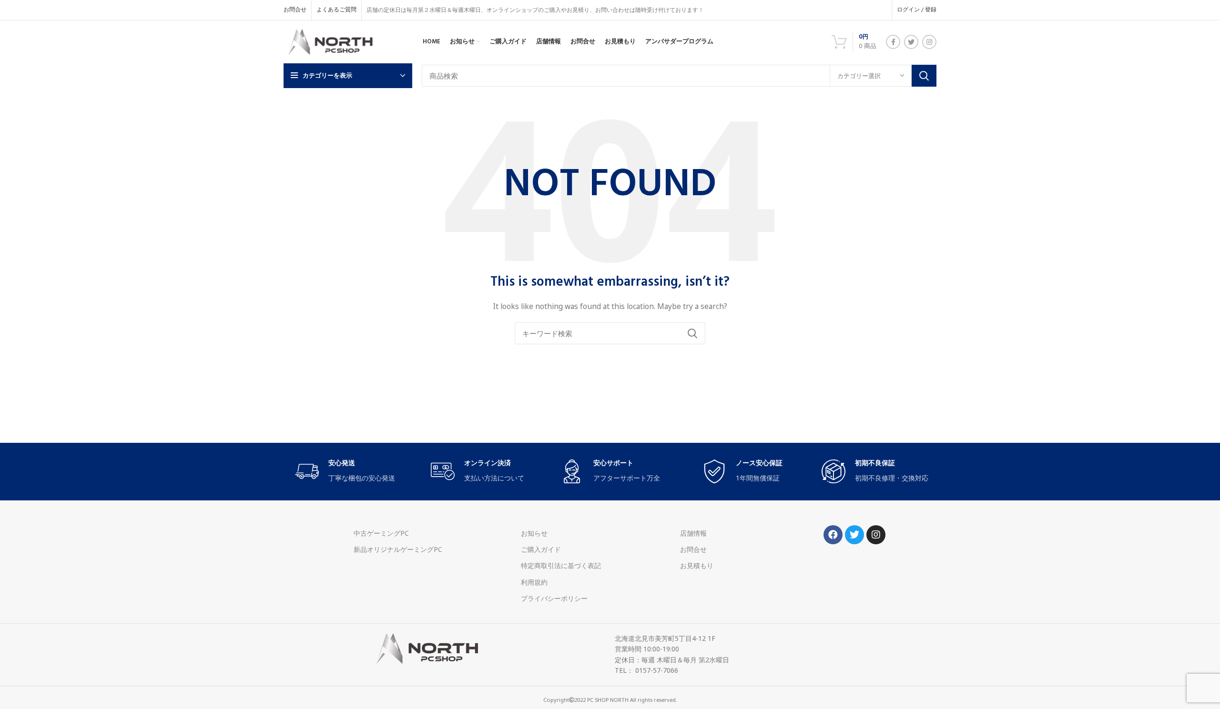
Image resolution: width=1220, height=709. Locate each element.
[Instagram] (875, 534)
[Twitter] (854, 534)
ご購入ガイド (541, 549)
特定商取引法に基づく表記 (561, 565)
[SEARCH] (924, 76)
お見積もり (696, 565)
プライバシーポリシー (554, 598)
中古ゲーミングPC (381, 533)
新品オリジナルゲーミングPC (398, 549)
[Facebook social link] (893, 42)
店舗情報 (693, 533)
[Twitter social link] (911, 42)
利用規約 (534, 582)
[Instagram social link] (929, 42)
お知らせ (534, 533)
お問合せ (693, 549)
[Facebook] (833, 534)
